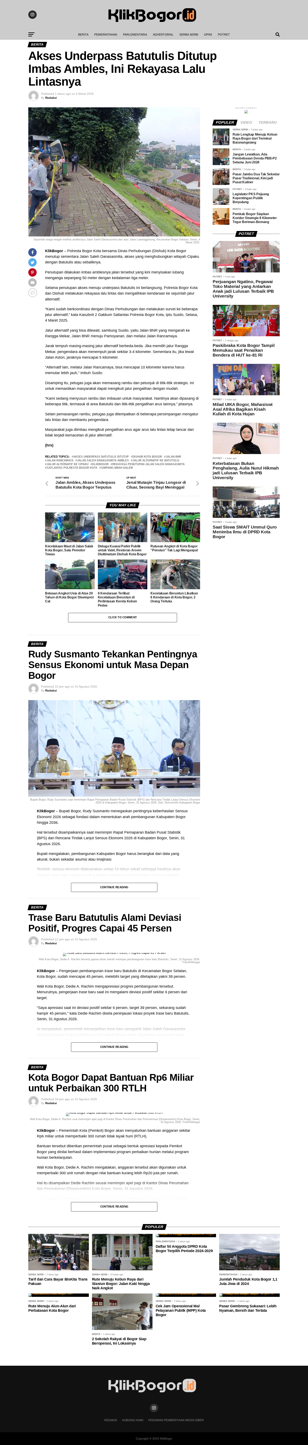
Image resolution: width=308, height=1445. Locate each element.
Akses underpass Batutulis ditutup (101, 457)
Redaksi (51, 97)
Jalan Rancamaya (60, 460)
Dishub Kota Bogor (147, 457)
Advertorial (163, 34)
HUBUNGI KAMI (132, 1420)
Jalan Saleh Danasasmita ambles (103, 460)
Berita (83, 34)
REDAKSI (110, 1420)
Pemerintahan (105, 34)
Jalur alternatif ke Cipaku (67, 464)
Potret (224, 34)
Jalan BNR (173, 457)
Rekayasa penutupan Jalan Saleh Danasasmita (148, 464)
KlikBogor (100, 464)
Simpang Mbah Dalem (117, 468)
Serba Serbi (188, 34)
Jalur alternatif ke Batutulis (156, 460)
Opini (208, 34)
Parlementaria (135, 34)
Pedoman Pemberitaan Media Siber (176, 1420)
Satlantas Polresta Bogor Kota (72, 468)
